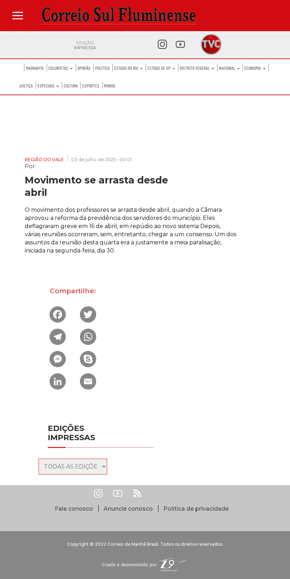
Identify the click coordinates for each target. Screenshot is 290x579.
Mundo (109, 86)
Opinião (84, 68)
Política (102, 68)
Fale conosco (74, 508)
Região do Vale (44, 159)
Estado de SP (159, 68)
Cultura (71, 86)
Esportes (90, 86)
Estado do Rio (126, 68)
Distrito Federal (195, 68)
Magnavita (35, 68)
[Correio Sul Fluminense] (119, 15)
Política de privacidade (196, 508)
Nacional (227, 68)
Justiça (26, 86)
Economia (253, 68)
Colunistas (58, 68)
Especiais (46, 86)
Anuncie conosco (128, 508)
